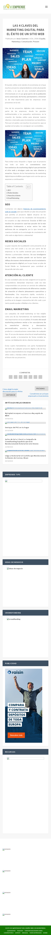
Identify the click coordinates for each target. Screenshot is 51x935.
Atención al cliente (14, 196)
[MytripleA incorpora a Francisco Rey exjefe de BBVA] (25, 409)
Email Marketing (13, 198)
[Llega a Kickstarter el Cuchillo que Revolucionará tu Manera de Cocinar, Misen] (25, 451)
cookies (45, 933)
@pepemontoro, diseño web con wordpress (29, 928)
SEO (9, 190)
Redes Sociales (13, 193)
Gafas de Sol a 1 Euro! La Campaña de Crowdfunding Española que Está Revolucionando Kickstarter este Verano (21, 441)
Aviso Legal (25, 933)
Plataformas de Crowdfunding (33, 930)
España (42, 39)
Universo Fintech (8, 933)
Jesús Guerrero (22, 39)
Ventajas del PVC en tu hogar (17, 427)
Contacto (17, 933)
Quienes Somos (11, 930)
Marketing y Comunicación (22, 41)
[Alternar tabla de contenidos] (27, 187)
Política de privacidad (35, 933)
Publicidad (20, 930)
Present (36, 41)
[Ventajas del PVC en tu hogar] (25, 423)
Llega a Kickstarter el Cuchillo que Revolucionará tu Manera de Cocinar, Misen (25, 457)
